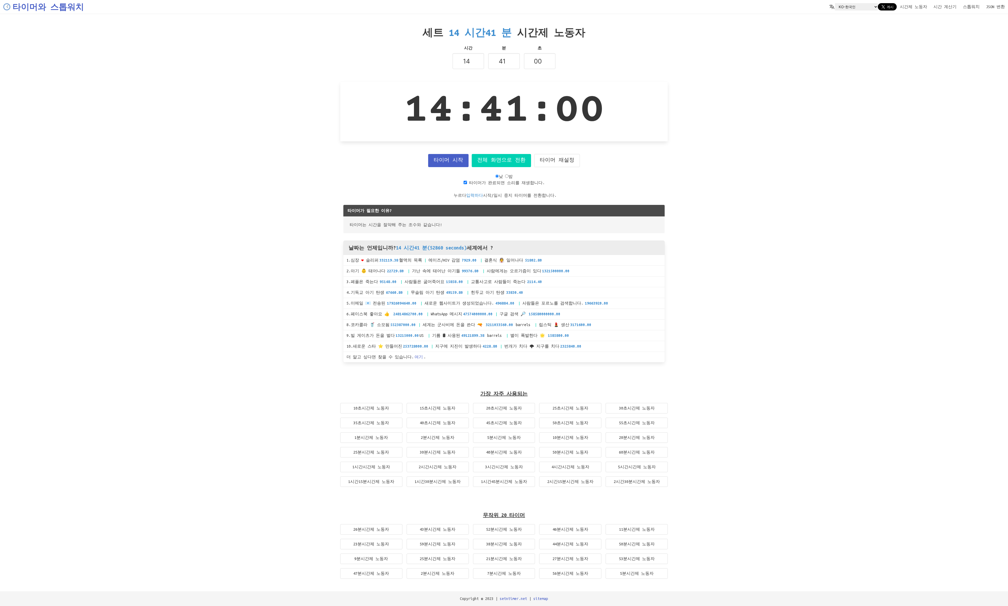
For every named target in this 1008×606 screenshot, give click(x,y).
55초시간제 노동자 (637, 423)
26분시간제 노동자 (371, 529)
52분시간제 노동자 (504, 529)
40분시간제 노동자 (504, 452)
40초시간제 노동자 (437, 423)
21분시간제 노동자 (504, 559)
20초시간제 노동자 (504, 408)
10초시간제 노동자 (371, 408)
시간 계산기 (945, 7)
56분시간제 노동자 (570, 573)
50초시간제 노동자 (570, 423)
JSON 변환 (995, 7)
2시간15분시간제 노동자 (570, 482)
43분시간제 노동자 (437, 529)
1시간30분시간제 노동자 (437, 482)
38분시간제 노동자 (504, 544)
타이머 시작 (448, 160)
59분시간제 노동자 (437, 544)
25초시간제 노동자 (570, 408)
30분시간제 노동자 (437, 452)
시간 (468, 48)
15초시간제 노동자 (437, 408)
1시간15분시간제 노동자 (371, 482)
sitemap (540, 599)
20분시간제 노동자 (637, 437)
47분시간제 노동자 (371, 573)
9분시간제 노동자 (371, 559)
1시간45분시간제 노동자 (504, 482)
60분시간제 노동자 (637, 452)
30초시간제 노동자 (637, 408)
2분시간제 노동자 (437, 437)
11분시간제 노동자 (637, 529)
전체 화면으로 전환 (501, 160)
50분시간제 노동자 (570, 452)
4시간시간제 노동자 (570, 467)
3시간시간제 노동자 (504, 467)
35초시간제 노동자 (371, 423)
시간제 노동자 (913, 7)
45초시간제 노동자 (504, 423)
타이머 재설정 (557, 160)
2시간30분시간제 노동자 (637, 482)
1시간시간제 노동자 (371, 467)
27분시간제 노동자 (570, 559)
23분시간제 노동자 (371, 544)
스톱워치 (971, 7)
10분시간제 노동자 (570, 437)
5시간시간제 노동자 (637, 467)
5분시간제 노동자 (504, 437)
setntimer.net (513, 599)
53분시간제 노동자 (637, 559)
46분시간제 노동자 (570, 529)
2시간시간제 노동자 (437, 467)
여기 (418, 357)
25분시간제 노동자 (371, 452)
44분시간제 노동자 (570, 544)
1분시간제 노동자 (371, 437)
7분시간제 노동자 (504, 573)
